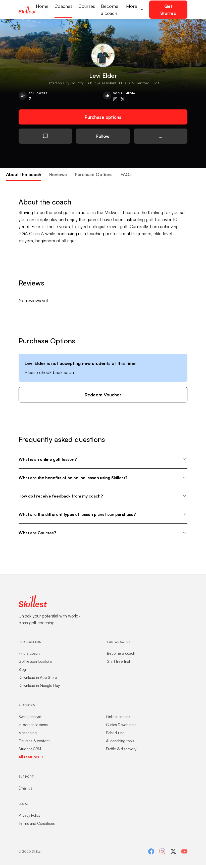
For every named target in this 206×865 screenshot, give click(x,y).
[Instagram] (162, 851)
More (131, 6)
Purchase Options (94, 174)
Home (42, 6)
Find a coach (29, 653)
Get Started (168, 9)
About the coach (23, 174)
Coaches (63, 6)
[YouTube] (184, 851)
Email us (25, 788)
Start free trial (118, 661)
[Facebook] (151, 851)
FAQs (126, 174)
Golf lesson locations (36, 661)
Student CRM (30, 749)
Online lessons (118, 716)
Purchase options (103, 117)
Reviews (58, 174)
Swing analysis (30, 716)
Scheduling (115, 732)
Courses (86, 6)
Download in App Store (38, 677)
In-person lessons (33, 724)
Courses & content (34, 740)
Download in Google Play (39, 685)
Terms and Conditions (37, 823)
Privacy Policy (29, 815)
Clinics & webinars (121, 724)
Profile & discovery (121, 749)
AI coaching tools (120, 740)
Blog (22, 669)
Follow (103, 136)
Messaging (28, 732)
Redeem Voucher (103, 394)
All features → (31, 757)
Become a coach (109, 9)
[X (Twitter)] (173, 851)
